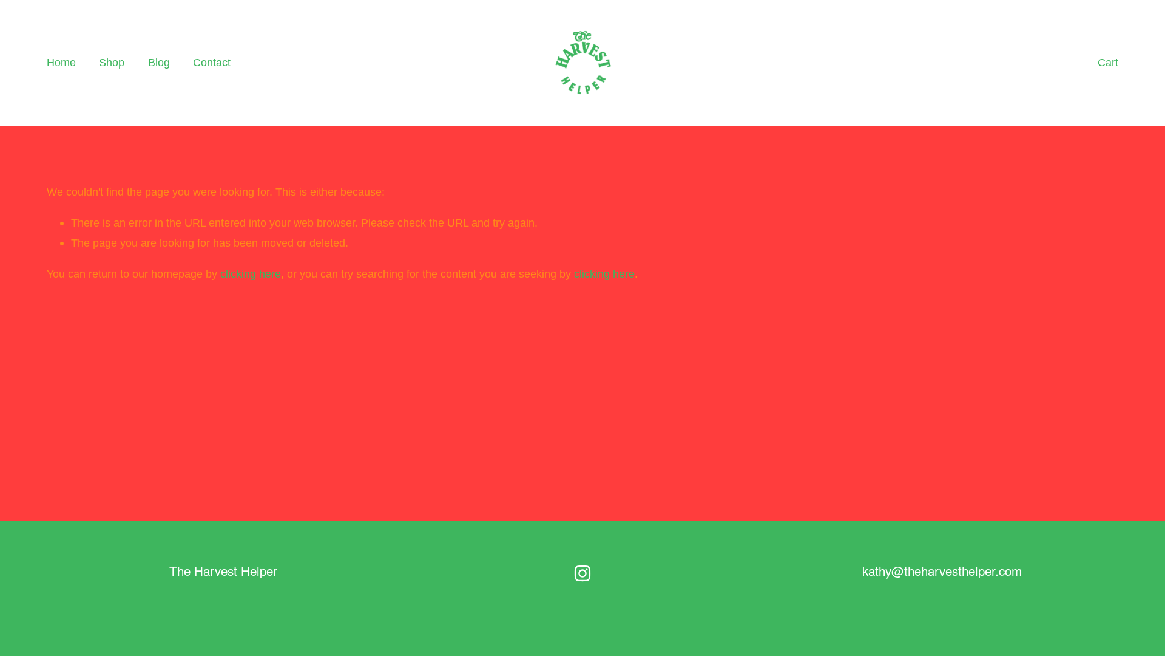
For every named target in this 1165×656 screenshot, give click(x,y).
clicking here (250, 273)
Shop (111, 62)
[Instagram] (582, 573)
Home (61, 62)
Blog (159, 62)
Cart (1108, 62)
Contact (212, 62)
